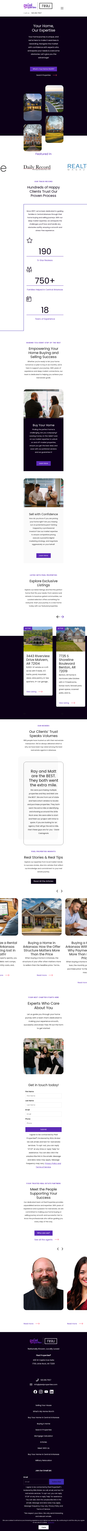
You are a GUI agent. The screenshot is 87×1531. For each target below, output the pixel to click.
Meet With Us (43, 1448)
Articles (43, 1442)
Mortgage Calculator (43, 1436)
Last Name (29, 1101)
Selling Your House (44, 1405)
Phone (27, 1119)
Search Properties (43, 1429)
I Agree (43, 1527)
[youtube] (46, 1392)
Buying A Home (43, 1423)
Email (27, 1110)
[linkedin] (51, 1392)
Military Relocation (43, 1460)
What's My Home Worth (43, 1411)
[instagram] (41, 1392)
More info (51, 1522)
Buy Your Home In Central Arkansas (43, 1417)
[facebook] (35, 1392)
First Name (29, 1091)
